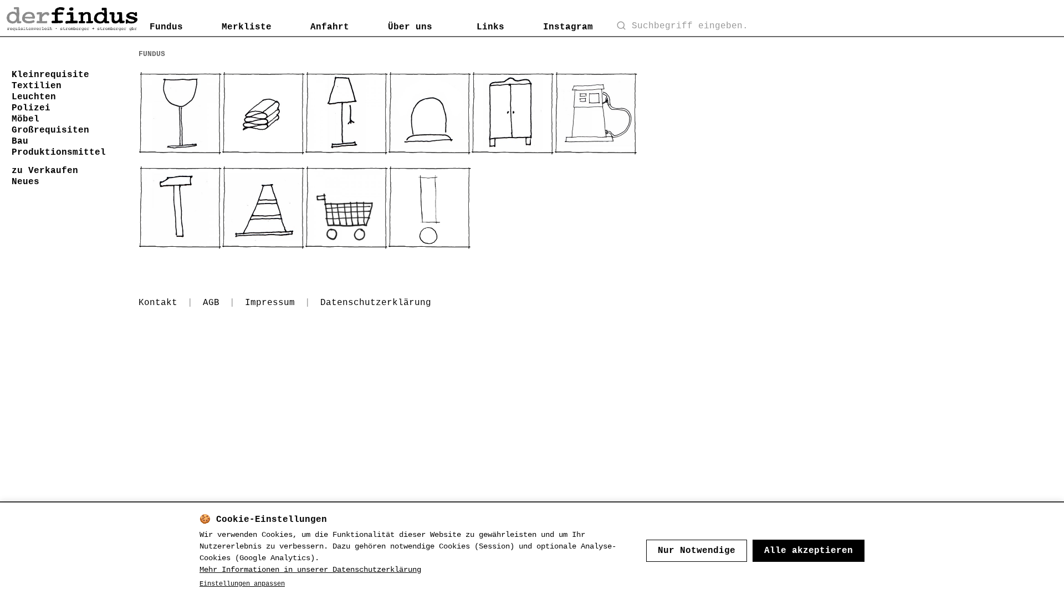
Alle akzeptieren (808, 551)
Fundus (166, 27)
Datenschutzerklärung (375, 303)
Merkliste (247, 27)
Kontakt (158, 303)
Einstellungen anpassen (242, 584)
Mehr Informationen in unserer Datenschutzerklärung (310, 569)
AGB (211, 303)
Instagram (568, 27)
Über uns (410, 27)
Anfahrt (329, 27)
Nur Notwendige (696, 551)
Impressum (270, 303)
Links (490, 27)
